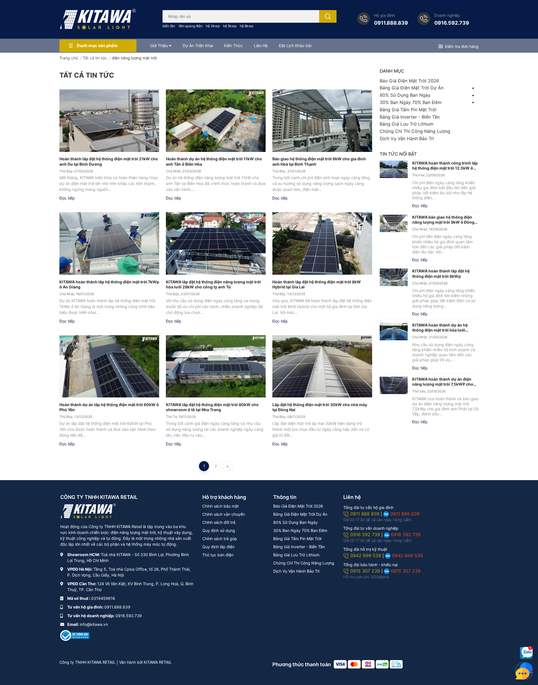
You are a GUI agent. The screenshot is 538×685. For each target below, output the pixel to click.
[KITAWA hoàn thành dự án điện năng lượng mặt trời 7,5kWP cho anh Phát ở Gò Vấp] (394, 385)
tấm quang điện (190, 26)
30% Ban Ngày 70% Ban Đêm (411, 102)
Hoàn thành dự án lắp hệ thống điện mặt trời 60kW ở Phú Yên (109, 407)
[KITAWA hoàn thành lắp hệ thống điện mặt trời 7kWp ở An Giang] (109, 243)
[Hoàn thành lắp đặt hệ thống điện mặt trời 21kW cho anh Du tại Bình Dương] (109, 120)
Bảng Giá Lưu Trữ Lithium (406, 124)
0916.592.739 (451, 23)
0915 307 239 (365, 571)
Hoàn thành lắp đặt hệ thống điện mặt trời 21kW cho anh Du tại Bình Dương (108, 161)
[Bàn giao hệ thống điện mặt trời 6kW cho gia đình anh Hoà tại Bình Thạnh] (322, 120)
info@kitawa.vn (94, 624)
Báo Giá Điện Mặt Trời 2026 (409, 81)
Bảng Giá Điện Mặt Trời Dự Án (412, 88)
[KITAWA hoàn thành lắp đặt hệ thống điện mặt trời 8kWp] (394, 277)
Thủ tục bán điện (217, 554)
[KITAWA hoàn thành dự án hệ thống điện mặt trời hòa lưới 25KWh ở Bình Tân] (394, 331)
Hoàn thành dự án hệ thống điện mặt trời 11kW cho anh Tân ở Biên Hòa (214, 161)
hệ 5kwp (229, 26)
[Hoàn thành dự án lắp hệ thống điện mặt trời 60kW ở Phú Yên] (109, 366)
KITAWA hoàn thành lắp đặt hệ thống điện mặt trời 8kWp (441, 273)
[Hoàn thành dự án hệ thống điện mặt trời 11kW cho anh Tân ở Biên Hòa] (216, 120)
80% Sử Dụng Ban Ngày (405, 95)
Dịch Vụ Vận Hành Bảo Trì (407, 138)
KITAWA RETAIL (158, 662)
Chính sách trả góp (219, 538)
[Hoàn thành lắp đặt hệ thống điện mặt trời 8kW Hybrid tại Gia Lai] (322, 243)
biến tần (169, 26)
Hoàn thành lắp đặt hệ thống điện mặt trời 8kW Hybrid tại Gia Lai (316, 284)
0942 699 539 (366, 555)
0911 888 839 (365, 514)
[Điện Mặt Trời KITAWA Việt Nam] (97, 19)
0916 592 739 (365, 534)
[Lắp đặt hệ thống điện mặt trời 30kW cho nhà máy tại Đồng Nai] (322, 366)
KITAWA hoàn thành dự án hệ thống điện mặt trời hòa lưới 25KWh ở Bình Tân (440, 328)
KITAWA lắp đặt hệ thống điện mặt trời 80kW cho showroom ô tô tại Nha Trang (212, 407)
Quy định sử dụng (218, 530)
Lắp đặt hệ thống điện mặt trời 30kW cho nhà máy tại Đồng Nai (319, 407)
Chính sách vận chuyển (223, 514)
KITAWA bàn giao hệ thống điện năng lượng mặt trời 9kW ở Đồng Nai (443, 220)
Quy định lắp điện (218, 546)
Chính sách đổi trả (218, 522)
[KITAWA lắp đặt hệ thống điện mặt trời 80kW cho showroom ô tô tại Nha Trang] (216, 366)
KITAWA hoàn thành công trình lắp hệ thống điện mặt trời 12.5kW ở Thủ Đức (445, 166)
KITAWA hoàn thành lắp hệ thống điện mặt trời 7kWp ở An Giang (109, 284)
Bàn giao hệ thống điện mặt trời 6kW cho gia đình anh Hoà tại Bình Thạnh (319, 161)
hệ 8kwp (246, 26)
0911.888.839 (391, 23)
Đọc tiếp (67, 198)
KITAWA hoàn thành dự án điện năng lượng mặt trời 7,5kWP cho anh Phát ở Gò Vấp (442, 382)
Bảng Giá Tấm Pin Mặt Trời (408, 109)
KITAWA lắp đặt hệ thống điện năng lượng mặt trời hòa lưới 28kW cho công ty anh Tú (213, 284)
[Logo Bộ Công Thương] (74, 635)
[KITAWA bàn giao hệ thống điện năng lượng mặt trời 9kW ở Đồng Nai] (394, 223)
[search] (328, 16)
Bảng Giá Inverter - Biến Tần (410, 117)
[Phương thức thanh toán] (368, 664)
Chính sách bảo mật (220, 506)
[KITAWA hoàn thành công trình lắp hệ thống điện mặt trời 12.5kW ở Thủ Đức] (394, 169)
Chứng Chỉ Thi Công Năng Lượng (415, 131)
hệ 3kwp (213, 26)
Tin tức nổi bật (398, 154)
